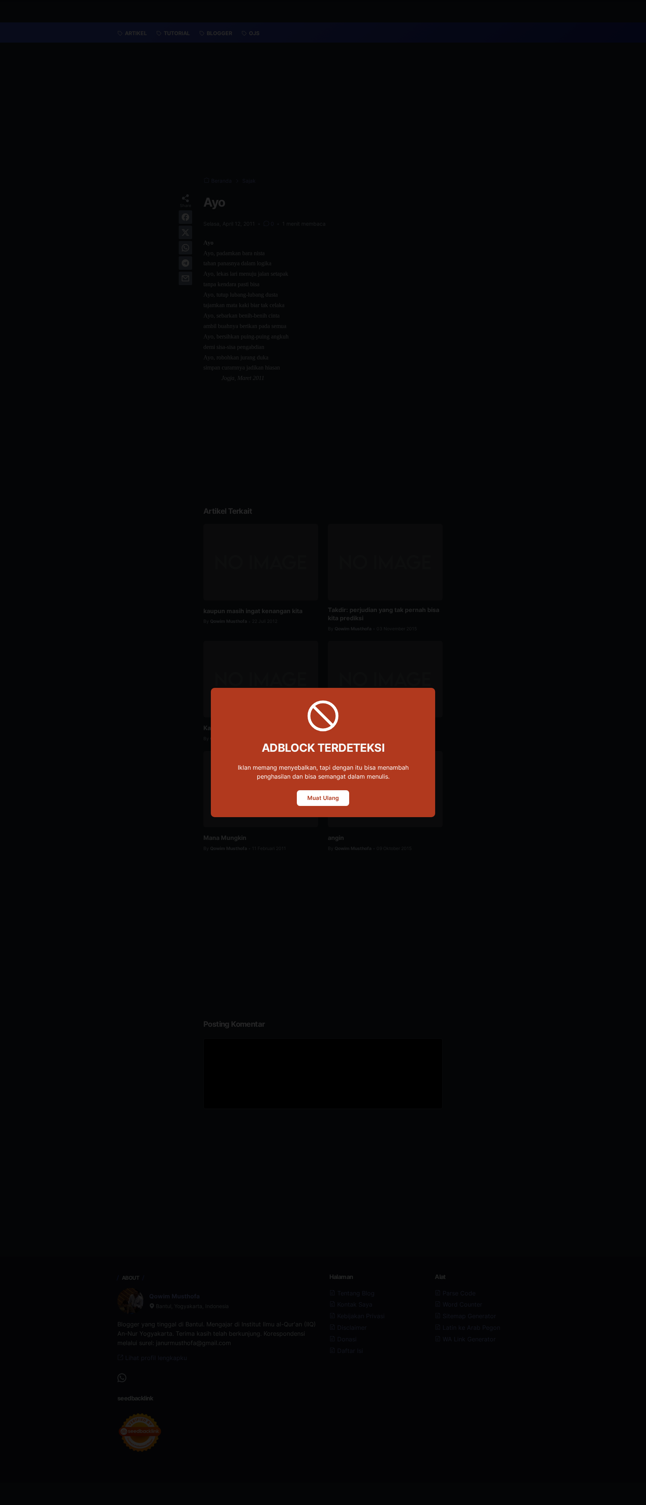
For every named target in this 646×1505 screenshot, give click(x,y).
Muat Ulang (323, 797)
